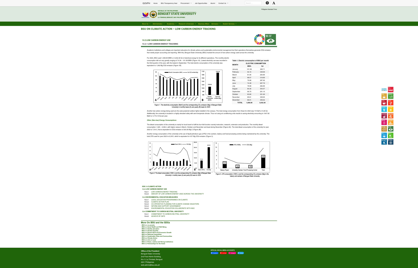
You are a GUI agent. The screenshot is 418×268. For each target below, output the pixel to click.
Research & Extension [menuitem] (186, 24)
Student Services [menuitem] (228, 24)
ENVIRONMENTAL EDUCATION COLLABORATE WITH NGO (173, 208)
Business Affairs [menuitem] (203, 24)
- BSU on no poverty (148, 225)
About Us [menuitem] (145, 24)
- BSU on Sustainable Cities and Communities (156, 236)
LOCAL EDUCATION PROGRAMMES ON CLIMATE (169, 199)
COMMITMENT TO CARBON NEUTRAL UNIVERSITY (170, 214)
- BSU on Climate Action (149, 238)
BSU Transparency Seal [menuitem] (169, 3)
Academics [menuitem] (170, 24)
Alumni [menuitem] (213, 3)
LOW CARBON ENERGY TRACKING (164, 192)
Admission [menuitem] (214, 24)
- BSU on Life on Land (148, 240)
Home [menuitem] (155, 3)
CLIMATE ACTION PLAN (160, 202)
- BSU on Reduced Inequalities (151, 234)
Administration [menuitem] (158, 24)
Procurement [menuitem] (185, 3)
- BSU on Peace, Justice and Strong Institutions (157, 242)
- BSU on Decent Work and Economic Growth (156, 232)
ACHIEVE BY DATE (158, 216)
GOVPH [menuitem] (146, 3)
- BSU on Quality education (150, 229)
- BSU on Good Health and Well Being (153, 227)
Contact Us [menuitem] (222, 3)
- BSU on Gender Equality (149, 231)
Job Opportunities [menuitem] (201, 3)
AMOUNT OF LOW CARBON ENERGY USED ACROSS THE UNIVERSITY (177, 194)
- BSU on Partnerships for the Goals (153, 243)
